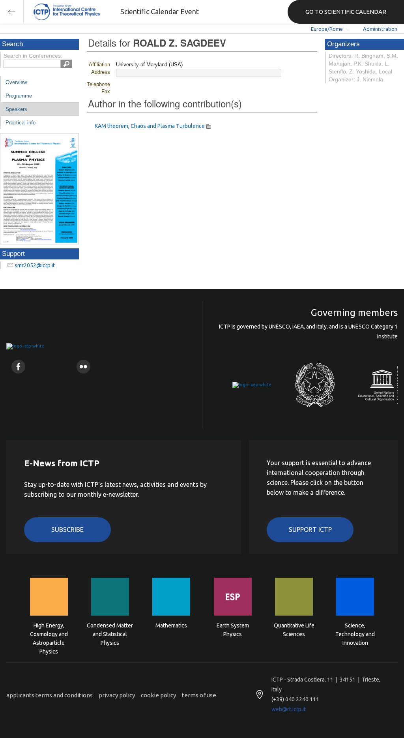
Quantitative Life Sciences (294, 629)
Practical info (21, 123)
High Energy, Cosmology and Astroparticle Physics (49, 633)
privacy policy (117, 695)
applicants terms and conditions (49, 695)
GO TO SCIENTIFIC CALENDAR (345, 11)
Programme (19, 96)
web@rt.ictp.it (288, 709)
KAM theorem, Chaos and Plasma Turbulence (150, 126)
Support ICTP (310, 529)
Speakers (16, 109)
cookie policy (158, 695)
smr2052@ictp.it (35, 265)
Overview (16, 82)
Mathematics (171, 625)
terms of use (199, 695)
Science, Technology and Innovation (355, 633)
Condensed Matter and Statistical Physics (110, 633)
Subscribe (67, 529)
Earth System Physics (233, 629)
